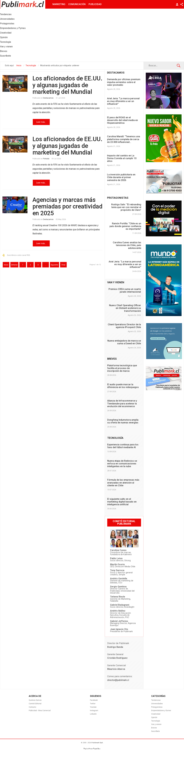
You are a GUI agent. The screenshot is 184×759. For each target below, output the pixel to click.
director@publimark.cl (118, 680)
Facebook (94, 700)
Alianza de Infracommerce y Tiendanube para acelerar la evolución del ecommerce (122, 403)
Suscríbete (155, 731)
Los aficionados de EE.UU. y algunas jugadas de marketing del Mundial (67, 85)
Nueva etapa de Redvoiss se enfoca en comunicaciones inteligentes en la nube (122, 463)
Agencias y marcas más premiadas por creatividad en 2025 (67, 206)
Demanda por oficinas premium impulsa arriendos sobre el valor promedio (123, 82)
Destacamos (48, 98)
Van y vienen (156, 724)
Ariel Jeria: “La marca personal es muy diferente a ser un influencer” (123, 101)
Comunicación (77, 4)
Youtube (93, 707)
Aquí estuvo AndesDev (92, 748)
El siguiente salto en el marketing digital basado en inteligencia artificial (122, 502)
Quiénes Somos (35, 700)
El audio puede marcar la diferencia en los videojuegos (123, 386)
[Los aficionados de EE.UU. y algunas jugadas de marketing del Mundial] (14, 83)
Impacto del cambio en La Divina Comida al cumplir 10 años (121, 158)
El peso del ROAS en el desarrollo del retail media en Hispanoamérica (122, 120)
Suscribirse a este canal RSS (18, 255)
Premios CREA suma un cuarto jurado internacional (125, 290)
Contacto (32, 707)
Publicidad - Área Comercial (40, 711)
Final (63, 265)
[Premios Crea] (164, 108)
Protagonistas (156, 707)
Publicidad (95, 4)
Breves (154, 728)
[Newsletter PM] (164, 389)
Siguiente (54, 265)
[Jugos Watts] (164, 161)
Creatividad (155, 714)
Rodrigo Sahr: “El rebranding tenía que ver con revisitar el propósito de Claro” (126, 207)
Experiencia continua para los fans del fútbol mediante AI (122, 446)
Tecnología (155, 721)
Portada (46, 159)
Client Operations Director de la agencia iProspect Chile (124, 326)
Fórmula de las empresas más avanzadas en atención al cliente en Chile (123, 482)
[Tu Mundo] (164, 315)
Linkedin (93, 714)
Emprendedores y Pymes (161, 711)
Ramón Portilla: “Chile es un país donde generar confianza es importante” (125, 226)
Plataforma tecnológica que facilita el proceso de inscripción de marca (122, 368)
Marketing (58, 4)
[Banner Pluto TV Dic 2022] (164, 235)
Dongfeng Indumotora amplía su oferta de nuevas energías (122, 421)
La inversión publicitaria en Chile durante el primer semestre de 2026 (121, 177)
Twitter (92, 704)
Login (177, 4)
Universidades (157, 704)
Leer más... (41, 122)
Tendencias (156, 700)
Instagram (94, 711)
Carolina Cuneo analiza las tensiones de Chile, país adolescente (127, 245)
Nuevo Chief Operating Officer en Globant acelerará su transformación (125, 308)
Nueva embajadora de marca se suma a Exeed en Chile (124, 342)
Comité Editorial (35, 704)
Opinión (154, 717)
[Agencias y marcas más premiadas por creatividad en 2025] (14, 205)
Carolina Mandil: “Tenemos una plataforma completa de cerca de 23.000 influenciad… (123, 139)
